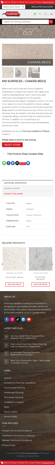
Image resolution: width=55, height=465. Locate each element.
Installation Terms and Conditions (18, 435)
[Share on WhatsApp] (4, 163)
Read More (48, 2)
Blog (6, 407)
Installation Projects (13, 402)
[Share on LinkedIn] (28, 163)
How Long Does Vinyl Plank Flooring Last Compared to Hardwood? (28, 345)
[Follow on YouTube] (28, 319)
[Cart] (46, 14)
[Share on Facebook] (9, 163)
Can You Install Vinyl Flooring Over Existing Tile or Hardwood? (27, 337)
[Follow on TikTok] (17, 319)
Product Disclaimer (13, 194)
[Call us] (40, 14)
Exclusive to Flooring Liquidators (19, 383)
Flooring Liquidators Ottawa (35, 131)
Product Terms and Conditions (17, 431)
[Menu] (51, 14)
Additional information (15, 183)
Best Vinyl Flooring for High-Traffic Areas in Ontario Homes (30, 361)
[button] (13, 7)
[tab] (27, 182)
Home (20, 29)
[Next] (48, 55)
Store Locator (10, 412)
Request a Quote (11, 188)
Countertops (31, 29)
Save (23, 164)
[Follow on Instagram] (12, 319)
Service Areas (10, 416)
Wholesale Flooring (13, 397)
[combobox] (25, 21)
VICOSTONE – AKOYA (14, 277)
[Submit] (51, 22)
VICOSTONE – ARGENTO (40, 278)
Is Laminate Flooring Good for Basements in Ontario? (25, 353)
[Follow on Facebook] (6, 319)
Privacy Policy (8, 445)
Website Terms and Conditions (17, 440)
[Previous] (6, 55)
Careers (7, 378)
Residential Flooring (13, 392)
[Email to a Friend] (17, 163)
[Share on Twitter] (13, 163)
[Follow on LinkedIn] (23, 319)
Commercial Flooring (14, 388)
